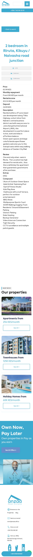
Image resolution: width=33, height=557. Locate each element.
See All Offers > (10, 450)
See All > (16, 328)
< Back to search (10, 29)
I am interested (16, 554)
